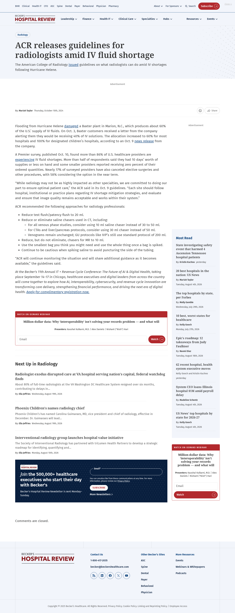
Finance (86, 18)
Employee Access (178, 606)
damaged (71, 126)
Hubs (166, 18)
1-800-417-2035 (98, 560)
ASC (52, 6)
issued (73, 65)
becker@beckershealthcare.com (109, 566)
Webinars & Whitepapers (190, 566)
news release (144, 141)
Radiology (23, 35)
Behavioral (88, 6)
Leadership (67, 18)
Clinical (26, 6)
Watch (154, 339)
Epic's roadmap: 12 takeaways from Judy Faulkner (191, 342)
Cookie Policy (130, 606)
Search (192, 6)
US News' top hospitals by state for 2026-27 (194, 415)
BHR (17, 6)
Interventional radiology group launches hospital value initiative (69, 437)
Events (211, 18)
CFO (46, 6)
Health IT (36, 6)
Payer (77, 6)
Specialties (148, 18)
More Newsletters (100, 494)
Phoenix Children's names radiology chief (49, 408)
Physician (101, 6)
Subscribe (207, 6)
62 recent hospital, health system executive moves (194, 366)
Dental (68, 6)
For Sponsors (172, 6)
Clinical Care (126, 18)
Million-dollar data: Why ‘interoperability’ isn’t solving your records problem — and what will (91, 321)
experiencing (24, 160)
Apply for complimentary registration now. (57, 292)
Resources (193, 18)
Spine (60, 6)
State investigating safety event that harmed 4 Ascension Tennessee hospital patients (194, 251)
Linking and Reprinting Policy (152, 606)
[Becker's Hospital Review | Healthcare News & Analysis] (35, 19)
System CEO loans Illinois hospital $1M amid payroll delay (194, 391)
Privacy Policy (124, 481)
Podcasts (181, 573)
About (157, 6)
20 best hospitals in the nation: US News (192, 273)
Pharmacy (114, 6)
